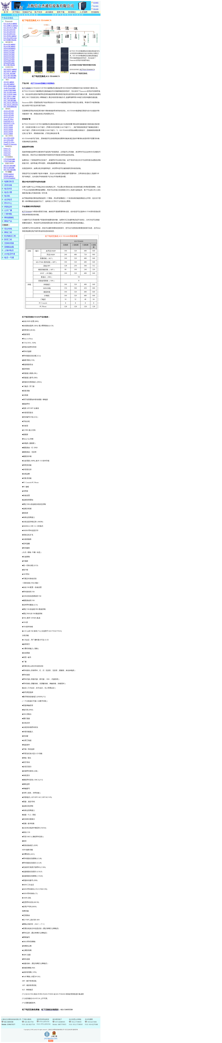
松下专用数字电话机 (10, 40)
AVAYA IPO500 (9, 111)
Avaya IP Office (8, 119)
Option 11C (7, 148)
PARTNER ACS (9, 121)
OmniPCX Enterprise (10, 144)
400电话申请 (9, 254)
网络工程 (8, 232)
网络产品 (8, 221)
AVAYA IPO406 (9, 115)
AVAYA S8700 (8, 131)
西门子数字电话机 (9, 65)
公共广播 (8, 210)
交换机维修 (9, 243)
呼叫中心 (8, 203)
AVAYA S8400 (8, 127)
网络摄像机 (9, 217)
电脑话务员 (9, 181)
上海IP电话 (9, 250)
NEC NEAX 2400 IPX (11, 104)
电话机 (7, 196)
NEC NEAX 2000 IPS (11, 102)
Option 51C (7, 151)
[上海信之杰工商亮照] (54, 1036)
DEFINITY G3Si (9, 123)
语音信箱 (8, 185)
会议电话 (8, 199)
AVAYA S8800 (8, 134)
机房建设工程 (10, 236)
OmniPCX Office (9, 142)
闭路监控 (8, 207)
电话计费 (8, 192)
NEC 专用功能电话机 (10, 106)
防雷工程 (8, 239)
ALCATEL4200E (9, 138)
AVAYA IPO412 (9, 117)
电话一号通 (9, 258)
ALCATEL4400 (8, 140)
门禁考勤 (8, 214)
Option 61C (7, 153)
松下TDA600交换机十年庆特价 (42, 83)
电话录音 (8, 189)
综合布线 (8, 229)
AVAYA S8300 (8, 125)
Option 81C (7, 155)
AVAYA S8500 (8, 129)
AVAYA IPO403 (9, 113)
